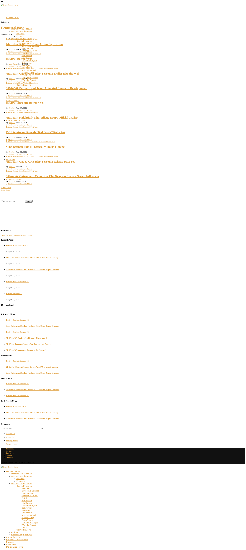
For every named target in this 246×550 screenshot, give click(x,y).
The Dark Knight (30, 77)
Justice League (29, 505)
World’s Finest (29, 525)
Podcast (10, 542)
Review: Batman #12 (14, 294)
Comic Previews (24, 41)
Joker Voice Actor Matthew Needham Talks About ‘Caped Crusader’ (32, 270)
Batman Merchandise (15, 120)
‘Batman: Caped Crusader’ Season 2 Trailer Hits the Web (43, 73)
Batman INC (28, 48)
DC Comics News (13, 179)
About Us (10, 437)
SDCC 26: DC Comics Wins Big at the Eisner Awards (26, 338)
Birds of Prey (28, 517)
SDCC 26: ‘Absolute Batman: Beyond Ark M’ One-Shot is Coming (32, 258)
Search (29, 201)
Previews (20, 36)
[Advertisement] (123, 209)
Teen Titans (27, 520)
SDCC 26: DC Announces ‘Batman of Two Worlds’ (26, 350)
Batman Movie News (21, 474)
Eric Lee (12, 49)
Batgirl (25, 498)
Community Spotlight (21, 534)
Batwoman (27, 55)
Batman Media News (21, 31)
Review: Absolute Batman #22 (17, 282)
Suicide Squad (29, 70)
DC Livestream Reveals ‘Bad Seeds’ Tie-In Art (35, 132)
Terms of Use (11, 444)
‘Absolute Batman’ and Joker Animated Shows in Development (46, 88)
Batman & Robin (30, 495)
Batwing (26, 510)
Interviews (10, 160)
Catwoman (27, 508)
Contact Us (10, 434)
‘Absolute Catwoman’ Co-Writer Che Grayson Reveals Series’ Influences (52, 176)
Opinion (15, 532)
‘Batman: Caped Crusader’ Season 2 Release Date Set (40, 161)
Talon (24, 527)
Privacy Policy (12, 441)
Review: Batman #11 (19, 58)
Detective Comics (30, 491)
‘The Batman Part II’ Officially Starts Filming (35, 146)
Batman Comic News (21, 483)
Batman (25, 488)
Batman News (12, 18)
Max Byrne (13, 64)
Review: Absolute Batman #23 (17, 245)
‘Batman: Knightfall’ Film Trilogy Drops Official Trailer (42, 117)
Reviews (20, 33)
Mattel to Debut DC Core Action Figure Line (34, 44)
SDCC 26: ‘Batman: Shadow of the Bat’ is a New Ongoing (28, 344)
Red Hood (27, 513)
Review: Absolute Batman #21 (25, 102)
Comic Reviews (23, 85)
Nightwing (27, 503)
